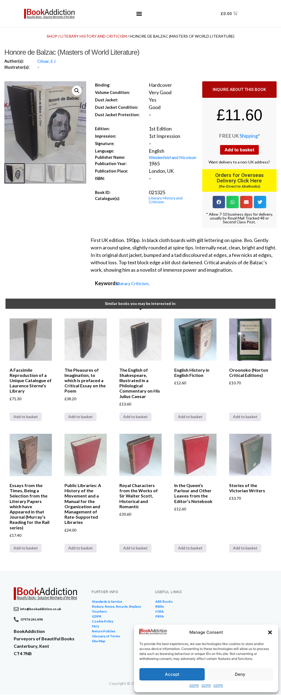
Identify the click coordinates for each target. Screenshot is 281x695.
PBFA (159, 616)
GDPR (194, 685)
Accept (172, 674)
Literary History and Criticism (93, 36)
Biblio (159, 606)
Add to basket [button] (25, 416)
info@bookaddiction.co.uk (40, 609)
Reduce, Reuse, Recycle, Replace (116, 606)
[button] (270, 632)
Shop (52, 36)
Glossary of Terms (106, 636)
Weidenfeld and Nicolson (172, 157)
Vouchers (99, 611)
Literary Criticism (132, 283)
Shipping (249, 136)
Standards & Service (107, 601)
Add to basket (239, 149)
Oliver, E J (46, 61)
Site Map (98, 641)
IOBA (159, 611)
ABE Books (164, 601)
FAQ (95, 626)
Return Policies (103, 631)
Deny (240, 674)
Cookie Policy (102, 621)
